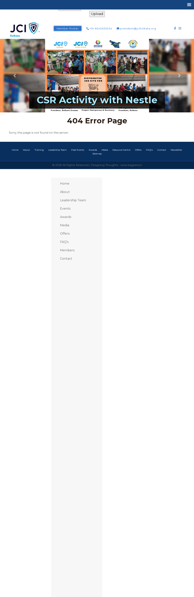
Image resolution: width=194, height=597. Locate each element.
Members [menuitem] (67, 250)
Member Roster (68, 28)
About (26, 149)
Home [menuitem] (64, 183)
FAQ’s (149, 149)
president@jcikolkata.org (137, 28)
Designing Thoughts (104, 165)
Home (15, 149)
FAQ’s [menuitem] (64, 242)
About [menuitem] (65, 192)
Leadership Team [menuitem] (73, 200)
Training (39, 149)
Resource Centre (121, 149)
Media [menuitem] (64, 225)
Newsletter (176, 149)
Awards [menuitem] (65, 217)
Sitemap (97, 153)
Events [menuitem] (65, 208)
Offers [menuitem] (65, 233)
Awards (93, 149)
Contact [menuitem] (66, 258)
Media (105, 149)
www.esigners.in (131, 165)
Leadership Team (57, 149)
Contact (161, 149)
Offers (138, 149)
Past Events (77, 149)
